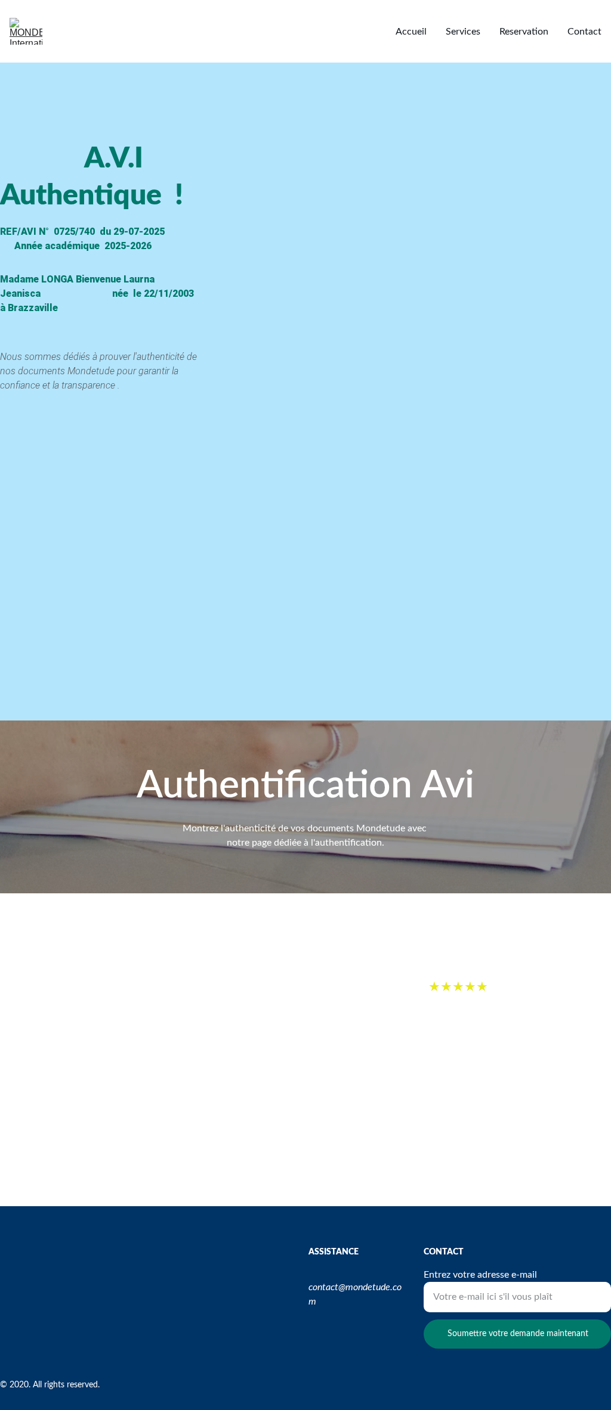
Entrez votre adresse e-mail (480, 1274)
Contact (584, 31)
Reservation (523, 31)
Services (463, 31)
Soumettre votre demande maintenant (518, 1334)
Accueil (411, 31)
